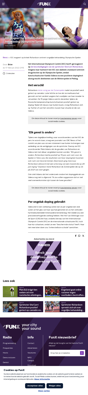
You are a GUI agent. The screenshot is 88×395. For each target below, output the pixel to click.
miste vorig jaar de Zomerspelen (51, 90)
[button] (3, 4)
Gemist (6, 362)
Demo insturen (9, 358)
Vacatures (32, 353)
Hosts (5, 353)
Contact (31, 343)
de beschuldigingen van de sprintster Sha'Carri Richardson (57, 67)
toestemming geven (68, 118)
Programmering (9, 343)
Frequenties (8, 348)
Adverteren (32, 348)
